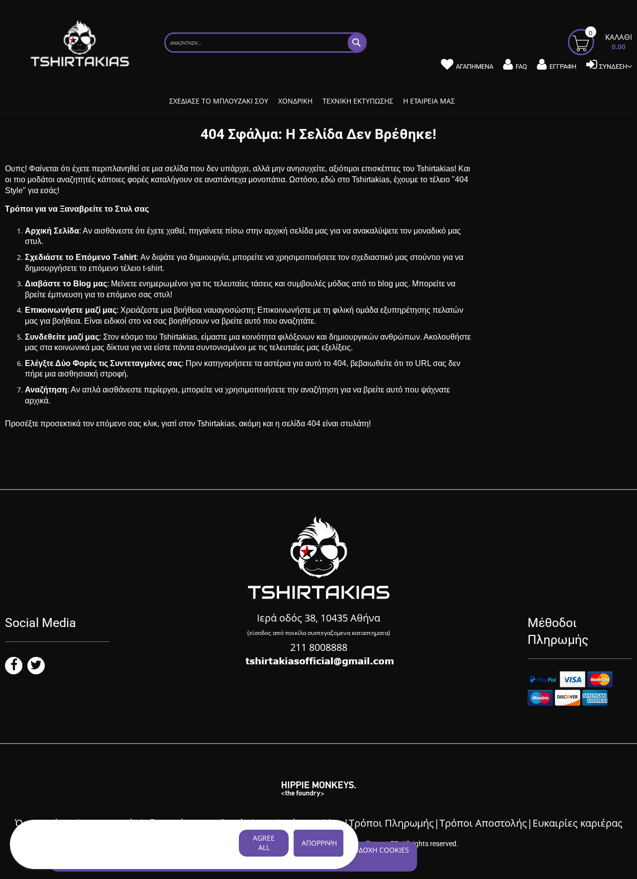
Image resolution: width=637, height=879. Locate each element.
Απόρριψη (319, 843)
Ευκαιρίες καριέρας (577, 823)
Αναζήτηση (46, 389)
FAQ (521, 66)
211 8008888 (318, 647)
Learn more (44, 853)
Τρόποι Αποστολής (483, 823)
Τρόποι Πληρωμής (391, 823)
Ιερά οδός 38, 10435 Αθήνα (318, 618)
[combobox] (265, 42)
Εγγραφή (562, 66)
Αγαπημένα (474, 66)
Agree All (264, 842)
